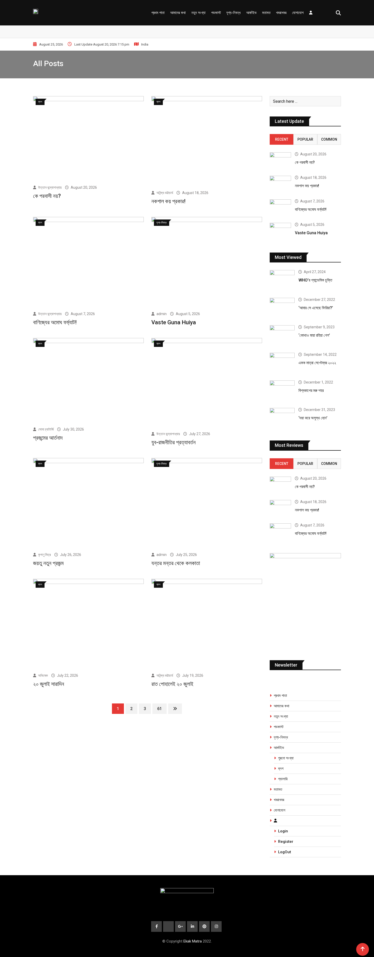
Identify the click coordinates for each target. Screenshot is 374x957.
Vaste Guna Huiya (173, 322)
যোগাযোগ (298, 12)
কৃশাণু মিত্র (44, 555)
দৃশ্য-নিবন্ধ (233, 12)
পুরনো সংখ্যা (286, 758)
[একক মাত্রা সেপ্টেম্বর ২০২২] (282, 363)
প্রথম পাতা (158, 12)
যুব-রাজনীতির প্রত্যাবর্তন (173, 442)
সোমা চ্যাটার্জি (46, 429)
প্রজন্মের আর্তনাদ (48, 438)
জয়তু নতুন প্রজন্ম (48, 563)
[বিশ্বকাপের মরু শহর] (282, 390)
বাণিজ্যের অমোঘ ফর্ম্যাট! (55, 322)
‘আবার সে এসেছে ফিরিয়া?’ (315, 307)
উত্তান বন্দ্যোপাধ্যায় (50, 187)
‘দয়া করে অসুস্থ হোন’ (312, 418)
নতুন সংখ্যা (198, 12)
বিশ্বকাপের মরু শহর (311, 390)
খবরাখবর (281, 12)
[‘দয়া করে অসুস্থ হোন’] (282, 418)
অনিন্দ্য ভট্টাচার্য (164, 193)
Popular (305, 139)
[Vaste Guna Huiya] (280, 231)
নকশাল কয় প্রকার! (168, 201)
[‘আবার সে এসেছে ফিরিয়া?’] (282, 308)
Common (329, 139)
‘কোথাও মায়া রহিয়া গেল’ (314, 335)
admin (161, 314)
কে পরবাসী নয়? (47, 196)
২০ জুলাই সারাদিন (48, 684)
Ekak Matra (192, 941)
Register (285, 841)
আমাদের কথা (178, 12)
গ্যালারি (282, 779)
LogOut (284, 852)
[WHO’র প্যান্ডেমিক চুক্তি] (282, 280)
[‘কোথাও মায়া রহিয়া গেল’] (282, 335)
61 (159, 708)
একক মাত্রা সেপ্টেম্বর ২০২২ (317, 362)
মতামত (266, 12)
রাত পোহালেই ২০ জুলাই (172, 684)
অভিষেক (43, 675)
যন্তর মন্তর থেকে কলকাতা (175, 563)
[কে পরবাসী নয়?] (280, 160)
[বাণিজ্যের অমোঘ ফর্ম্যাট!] (280, 207)
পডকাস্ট (216, 12)
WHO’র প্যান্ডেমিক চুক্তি (315, 280)
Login (283, 831)
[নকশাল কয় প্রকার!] (280, 184)
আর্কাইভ (251, 12)
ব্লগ (280, 768)
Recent (281, 139)
